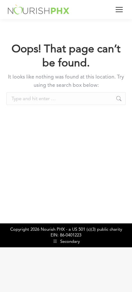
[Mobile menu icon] (119, 9)
